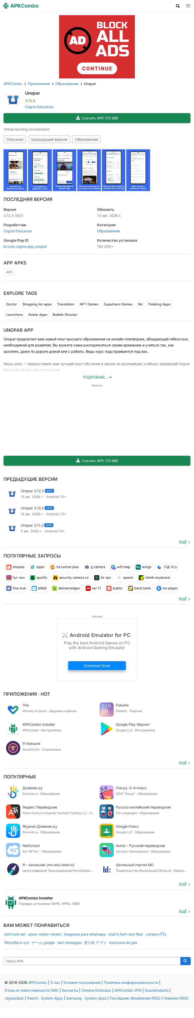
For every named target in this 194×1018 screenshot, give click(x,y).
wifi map (123, 567)
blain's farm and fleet (125, 934)
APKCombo (13, 83)
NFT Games (89, 304)
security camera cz (74, 577)
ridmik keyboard (157, 577)
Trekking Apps (159, 304)
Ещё (183, 542)
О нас (55, 982)
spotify (41, 577)
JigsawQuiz (14, 998)
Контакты (70, 990)
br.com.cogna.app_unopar (25, 246)
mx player (170, 588)
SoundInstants (156, 990)
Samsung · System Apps (86, 998)
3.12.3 (13, 215)
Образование (86, 139)
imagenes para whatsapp (85, 934)
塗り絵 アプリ (95, 942)
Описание (14, 139)
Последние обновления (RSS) (135, 998)
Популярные (20, 776)
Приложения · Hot (27, 694)
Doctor (11, 304)
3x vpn (106, 577)
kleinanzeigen (69, 588)
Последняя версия (28, 199)
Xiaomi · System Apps (45, 998)
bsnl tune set (15, 934)
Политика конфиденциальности (131, 982)
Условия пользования (82, 982)
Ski (140, 304)
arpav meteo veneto (44, 934)
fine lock (19, 588)
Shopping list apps (37, 304)
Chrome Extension (96, 990)
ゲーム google (43, 942)
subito (118, 588)
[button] (178, 6)
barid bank (142, 588)
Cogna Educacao (39, 107)
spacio (128, 577)
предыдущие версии (49, 139)
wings (146, 567)
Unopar (32, 93)
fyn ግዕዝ (19, 577)
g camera (98, 567)
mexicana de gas (123, 942)
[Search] (185, 961)
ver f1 (96, 588)
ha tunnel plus (67, 567)
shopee (19, 567)
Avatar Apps (37, 315)
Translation (65, 304)
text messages (69, 942)
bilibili (42, 588)
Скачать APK (100, 118)
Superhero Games (118, 304)
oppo (40, 567)
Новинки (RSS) (176, 998)
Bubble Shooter (65, 315)
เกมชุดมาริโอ (156, 934)
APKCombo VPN (127, 990)
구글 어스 (170, 567)
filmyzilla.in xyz (16, 942)
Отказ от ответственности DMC (32, 990)
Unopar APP (18, 330)
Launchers (14, 315)
